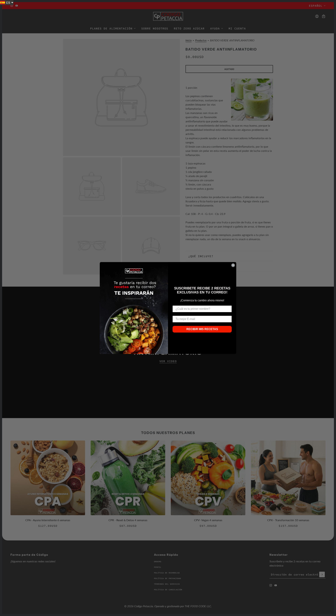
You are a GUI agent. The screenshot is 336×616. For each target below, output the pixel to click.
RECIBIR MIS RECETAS (202, 329)
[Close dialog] (233, 265)
